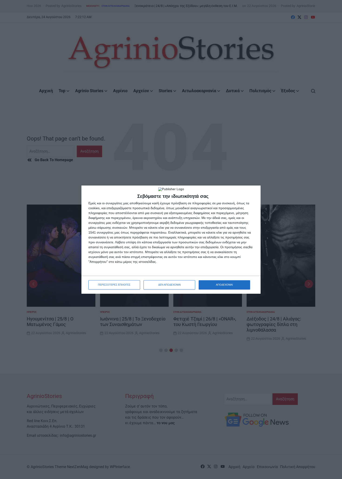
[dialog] (171, 240)
